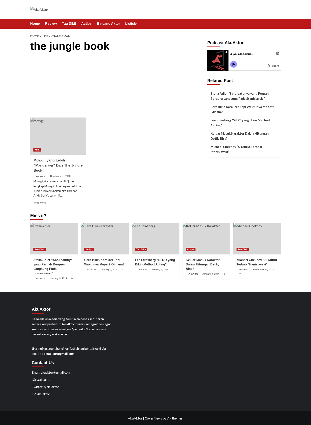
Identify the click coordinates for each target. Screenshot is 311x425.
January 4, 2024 (109, 269)
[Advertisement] (117, 85)
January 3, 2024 (160, 269)
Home (35, 23)
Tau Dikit (69, 23)
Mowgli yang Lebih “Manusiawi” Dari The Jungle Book (58, 165)
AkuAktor (41, 176)
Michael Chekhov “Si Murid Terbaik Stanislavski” (236, 149)
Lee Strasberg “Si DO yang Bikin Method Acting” (240, 122)
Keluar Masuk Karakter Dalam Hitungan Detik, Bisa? (240, 135)
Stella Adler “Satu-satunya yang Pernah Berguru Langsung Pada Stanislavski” (240, 96)
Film (37, 149)
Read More (39, 202)
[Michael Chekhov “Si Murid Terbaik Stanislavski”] (257, 238)
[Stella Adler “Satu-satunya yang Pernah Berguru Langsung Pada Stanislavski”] (54, 238)
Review (51, 23)
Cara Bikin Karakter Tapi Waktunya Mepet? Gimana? (242, 109)
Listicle (131, 23)
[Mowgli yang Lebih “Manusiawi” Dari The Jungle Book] (58, 136)
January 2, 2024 (210, 274)
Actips (86, 23)
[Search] (278, 23)
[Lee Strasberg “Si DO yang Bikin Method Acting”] (155, 238)
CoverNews (153, 418)
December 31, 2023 (263, 269)
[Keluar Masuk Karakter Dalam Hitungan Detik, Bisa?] (206, 238)
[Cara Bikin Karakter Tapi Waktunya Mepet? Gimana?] (105, 238)
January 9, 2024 (58, 278)
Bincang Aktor (108, 23)
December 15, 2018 (60, 176)
